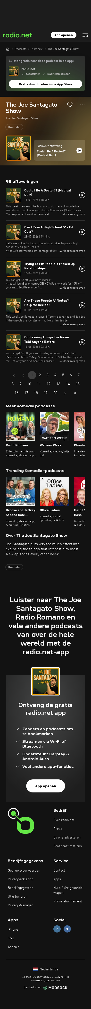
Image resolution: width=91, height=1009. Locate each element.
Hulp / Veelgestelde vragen (68, 890)
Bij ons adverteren (67, 837)
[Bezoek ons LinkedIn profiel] (57, 928)
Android (13, 947)
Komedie (14, 127)
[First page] (13, 375)
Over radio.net (63, 820)
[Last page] (75, 393)
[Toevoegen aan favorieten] (70, 105)
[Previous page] (23, 375)
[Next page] (65, 393)
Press (57, 829)
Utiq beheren (17, 896)
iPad (11, 938)
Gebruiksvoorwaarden (24, 870)
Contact (59, 870)
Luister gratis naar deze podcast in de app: (41, 61)
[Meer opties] (82, 105)
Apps (57, 879)
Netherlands (48, 969)
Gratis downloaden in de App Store (45, 84)
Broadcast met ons (67, 846)
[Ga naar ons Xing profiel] (67, 928)
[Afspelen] (79, 150)
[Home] (8, 49)
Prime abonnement (67, 901)
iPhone (13, 929)
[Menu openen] (85, 35)
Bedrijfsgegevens (20, 888)
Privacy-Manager (20, 905)
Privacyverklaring (20, 879)
